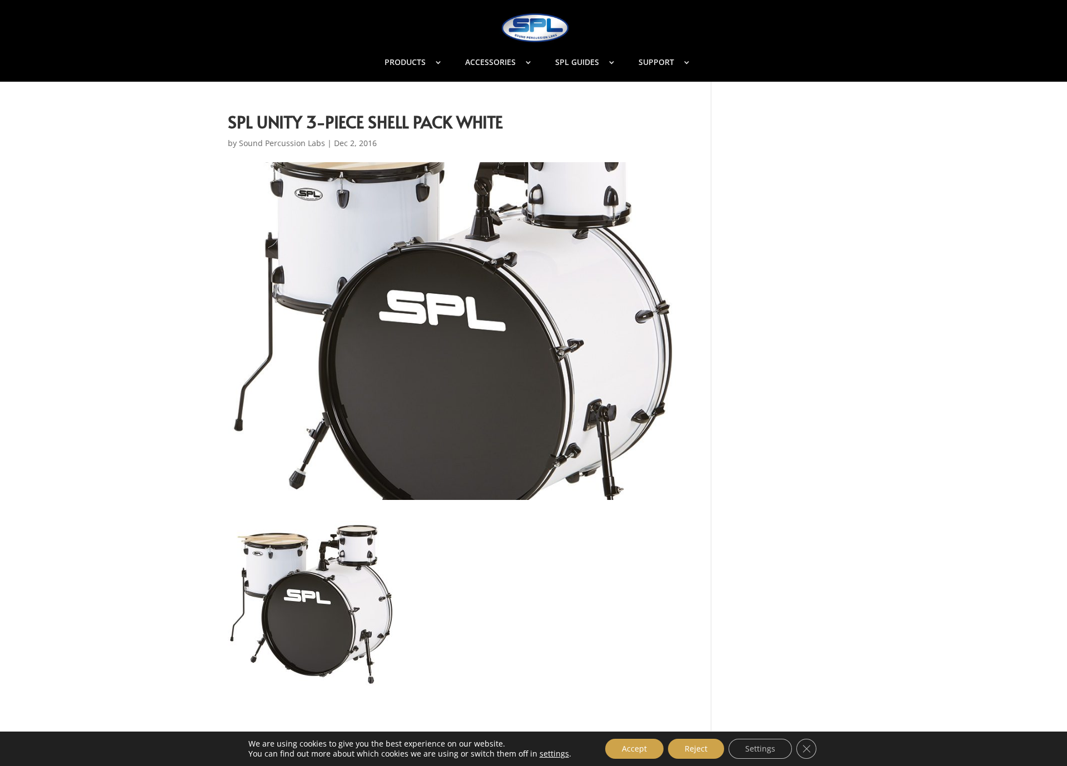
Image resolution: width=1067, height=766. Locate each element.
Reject (696, 748)
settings (554, 754)
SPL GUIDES (577, 62)
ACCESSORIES (490, 62)
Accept (634, 748)
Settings (760, 748)
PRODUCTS (405, 62)
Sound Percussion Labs (282, 143)
